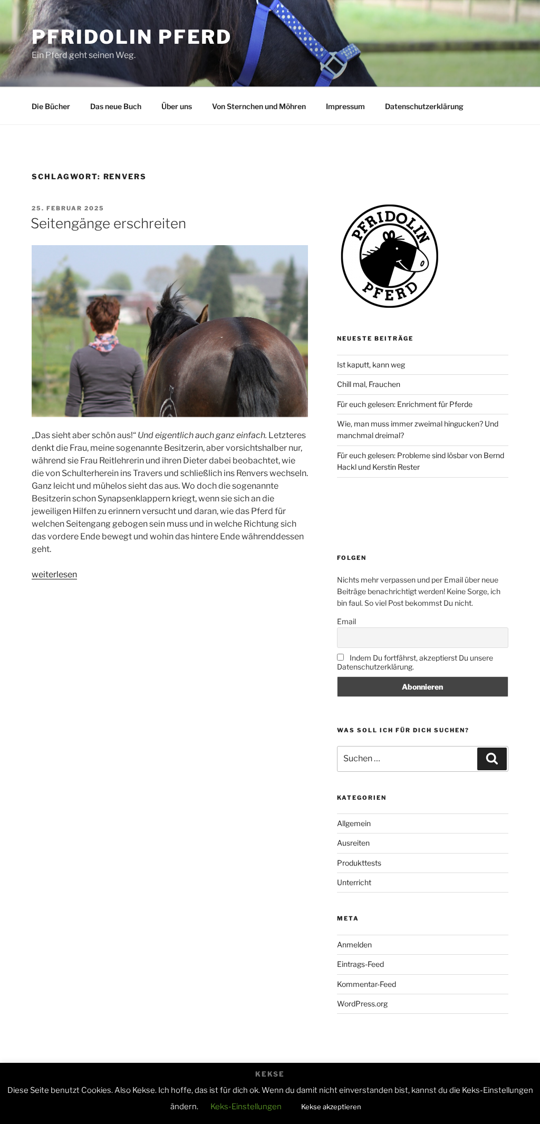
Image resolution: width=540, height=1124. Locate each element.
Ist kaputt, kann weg (371, 364)
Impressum (345, 106)
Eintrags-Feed (360, 964)
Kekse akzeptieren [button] (331, 1106)
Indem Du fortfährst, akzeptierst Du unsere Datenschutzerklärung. (415, 662)
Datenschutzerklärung (424, 106)
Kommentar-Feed (366, 984)
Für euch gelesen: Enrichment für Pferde (404, 404)
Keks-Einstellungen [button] (246, 1106)
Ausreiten (353, 842)
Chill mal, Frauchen (368, 384)
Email (346, 621)
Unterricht (354, 882)
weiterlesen (54, 574)
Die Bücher (51, 106)
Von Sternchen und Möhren (259, 106)
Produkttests (359, 862)
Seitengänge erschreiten (108, 223)
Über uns (176, 106)
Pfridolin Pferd (132, 37)
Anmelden (354, 944)
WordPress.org (362, 1003)
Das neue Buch (115, 106)
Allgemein (354, 823)
